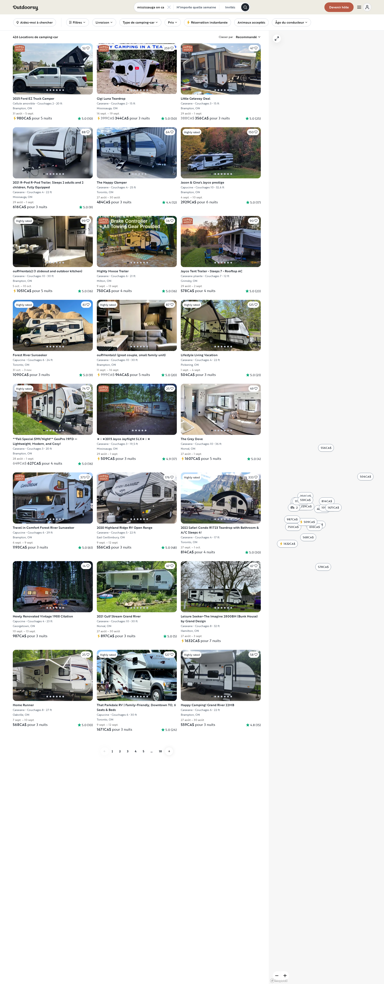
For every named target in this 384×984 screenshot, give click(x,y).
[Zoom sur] (285, 975)
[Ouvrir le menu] (364, 7)
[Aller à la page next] (169, 751)
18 (160, 751)
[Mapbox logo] (279, 980)
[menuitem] (77, 22)
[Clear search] (169, 7)
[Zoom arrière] (276, 975)
